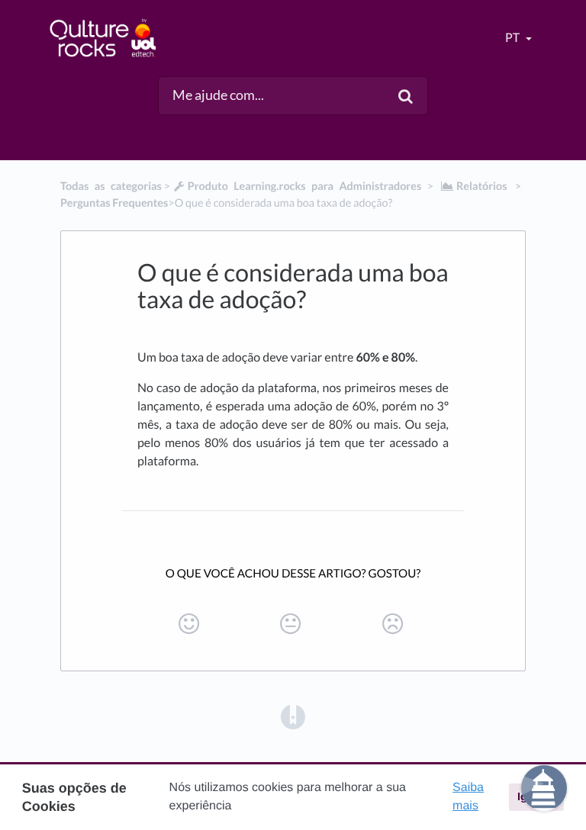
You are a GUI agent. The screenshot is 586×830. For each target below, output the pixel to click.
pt (513, 38)
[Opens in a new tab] (293, 715)
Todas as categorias (111, 186)
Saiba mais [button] (468, 796)
